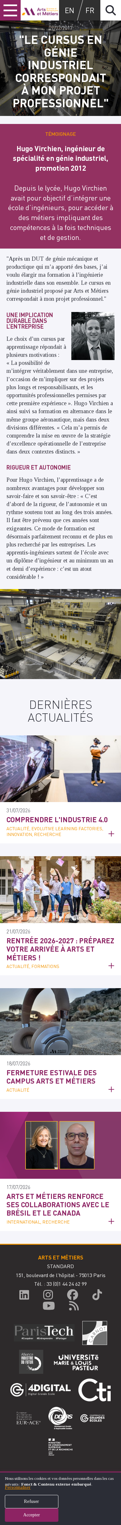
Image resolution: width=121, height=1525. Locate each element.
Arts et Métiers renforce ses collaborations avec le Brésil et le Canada (57, 1205)
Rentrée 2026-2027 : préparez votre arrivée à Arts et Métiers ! (60, 949)
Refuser (31, 1501)
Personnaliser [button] (18, 1487)
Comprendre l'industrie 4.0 (57, 819)
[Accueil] (40, 10)
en (69, 10)
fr (90, 10)
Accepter (31, 1515)
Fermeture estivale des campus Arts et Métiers (51, 1076)
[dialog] (60, 1498)
